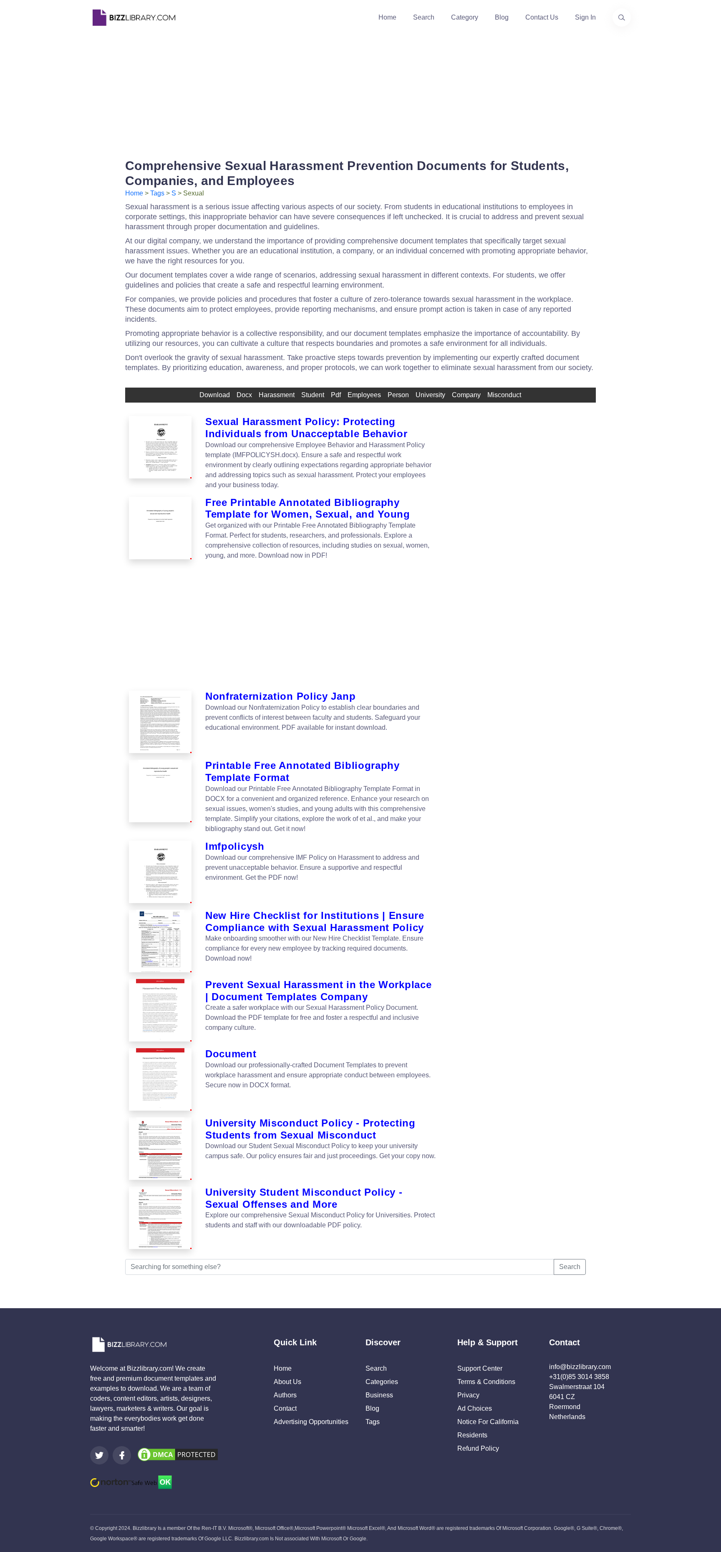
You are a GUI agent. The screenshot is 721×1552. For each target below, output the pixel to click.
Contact (285, 1408)
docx (244, 394)
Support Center (479, 1368)
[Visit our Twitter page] (99, 1455)
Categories (382, 1381)
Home (387, 17)
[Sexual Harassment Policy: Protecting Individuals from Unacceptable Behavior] (160, 453)
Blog (502, 17)
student (312, 394)
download (214, 394)
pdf (336, 394)
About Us (287, 1381)
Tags (157, 193)
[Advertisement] (360, 93)
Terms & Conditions (486, 1381)
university (430, 394)
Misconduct (504, 394)
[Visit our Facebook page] (122, 1455)
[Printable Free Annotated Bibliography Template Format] (160, 797)
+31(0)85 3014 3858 (579, 1376)
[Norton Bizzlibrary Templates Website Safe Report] (131, 1481)
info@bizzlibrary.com (580, 1366)
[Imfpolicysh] (160, 872)
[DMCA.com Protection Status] (177, 1453)
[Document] (160, 1079)
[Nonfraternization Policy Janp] (160, 722)
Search (423, 17)
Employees (364, 394)
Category (464, 17)
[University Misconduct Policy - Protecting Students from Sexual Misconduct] (160, 1148)
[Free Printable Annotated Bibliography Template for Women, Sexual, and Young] (160, 529)
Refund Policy (478, 1448)
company (466, 394)
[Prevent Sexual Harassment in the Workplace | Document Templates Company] (160, 1010)
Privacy (468, 1395)
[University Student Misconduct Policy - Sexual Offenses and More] (160, 1218)
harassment (277, 394)
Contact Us (541, 17)
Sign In (585, 17)
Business (379, 1395)
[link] (99, 1455)
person (398, 394)
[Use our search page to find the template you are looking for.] (622, 17)
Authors (285, 1395)
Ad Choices (474, 1408)
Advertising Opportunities (311, 1421)
